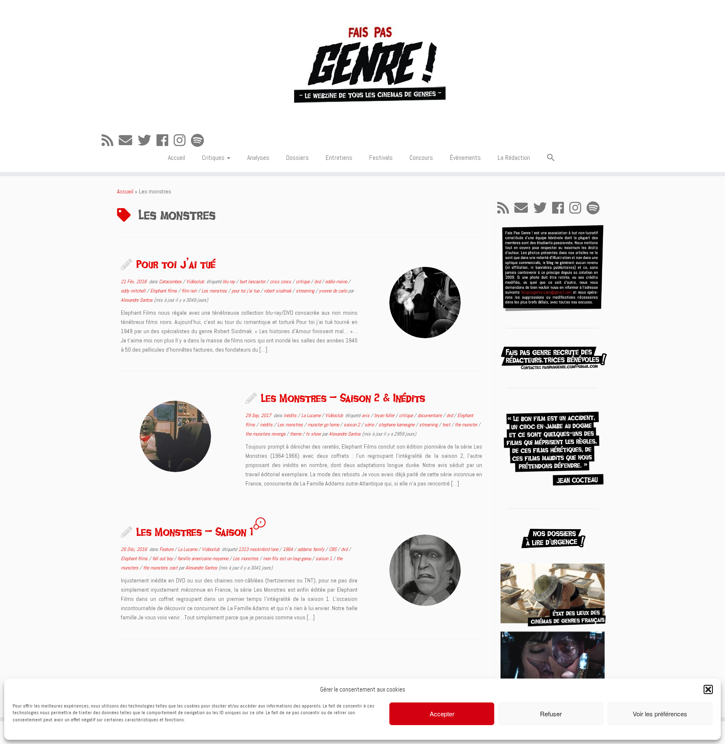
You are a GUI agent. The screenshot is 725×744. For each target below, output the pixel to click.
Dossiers (297, 157)
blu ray (229, 281)
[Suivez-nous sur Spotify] (200, 140)
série (370, 424)
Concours (421, 157)
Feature (167, 549)
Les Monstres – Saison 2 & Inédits (343, 397)
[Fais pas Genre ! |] (362, 63)
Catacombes (171, 281)
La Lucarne (311, 415)
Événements (465, 157)
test (446, 424)
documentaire (430, 415)
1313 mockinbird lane (258, 549)
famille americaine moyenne (203, 558)
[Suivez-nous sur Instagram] (182, 140)
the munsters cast (161, 567)
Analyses (258, 157)
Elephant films (164, 290)
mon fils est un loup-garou (287, 558)
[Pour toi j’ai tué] (425, 302)
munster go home (324, 424)
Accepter (442, 713)
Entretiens (339, 157)
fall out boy (163, 558)
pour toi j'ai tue (246, 290)
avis (366, 415)
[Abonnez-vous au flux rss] (110, 140)
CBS (333, 549)
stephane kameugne (397, 424)
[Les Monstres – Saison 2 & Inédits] (175, 436)
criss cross (281, 281)
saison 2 (352, 424)
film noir (190, 290)
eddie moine (336, 281)
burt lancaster (253, 281)
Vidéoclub (195, 281)
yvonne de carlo (333, 290)
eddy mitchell (134, 290)
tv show (314, 434)
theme (296, 434)
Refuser (551, 713)
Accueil (176, 157)
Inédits (291, 415)
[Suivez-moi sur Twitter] (147, 140)
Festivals (381, 157)
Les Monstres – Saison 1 (194, 531)
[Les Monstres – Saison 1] (425, 570)
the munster (466, 424)
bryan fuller (385, 415)
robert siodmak (278, 290)
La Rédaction (514, 157)
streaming (306, 290)
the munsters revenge (266, 434)
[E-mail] (128, 140)
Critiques (214, 157)
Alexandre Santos (137, 300)
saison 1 (324, 558)
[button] (708, 689)
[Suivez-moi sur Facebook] (165, 140)
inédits (267, 424)
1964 (288, 549)
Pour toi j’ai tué (176, 264)
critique (303, 281)
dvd (318, 281)
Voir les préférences (660, 713)
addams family (311, 549)
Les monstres (214, 290)
